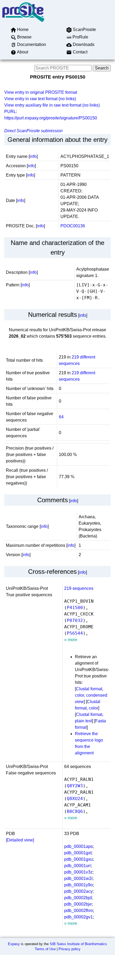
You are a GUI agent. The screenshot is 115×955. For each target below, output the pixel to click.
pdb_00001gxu (78, 859)
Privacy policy (69, 949)
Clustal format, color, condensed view (91, 695)
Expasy (14, 944)
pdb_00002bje (78, 904)
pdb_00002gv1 (78, 917)
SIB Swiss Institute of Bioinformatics (78, 944)
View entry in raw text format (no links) (40, 98)
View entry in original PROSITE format (40, 92)
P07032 (75, 620)
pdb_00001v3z (78, 872)
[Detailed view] (20, 840)
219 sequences (78, 588)
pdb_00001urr (77, 865)
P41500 (75, 607)
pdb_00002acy (78, 891)
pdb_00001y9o (78, 885)
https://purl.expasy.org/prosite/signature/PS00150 (50, 118)
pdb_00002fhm (78, 910)
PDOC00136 (72, 226)
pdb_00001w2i (78, 878)
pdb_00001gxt (77, 853)
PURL (10, 111)
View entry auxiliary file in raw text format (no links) (52, 105)
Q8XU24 (75, 798)
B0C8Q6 (75, 811)
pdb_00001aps (78, 846)
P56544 (75, 633)
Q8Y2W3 (75, 785)
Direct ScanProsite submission (33, 130)
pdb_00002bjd (78, 897)
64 (61, 417)
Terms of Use (45, 949)
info (33, 156)
